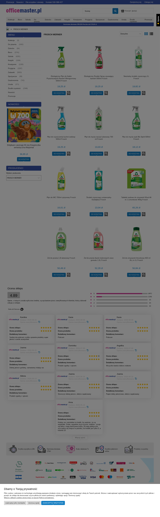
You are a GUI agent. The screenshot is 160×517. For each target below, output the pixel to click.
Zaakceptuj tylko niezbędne (15, 503)
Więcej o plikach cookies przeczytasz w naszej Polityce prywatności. (29, 498)
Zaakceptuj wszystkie (53, 503)
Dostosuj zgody (33, 503)
